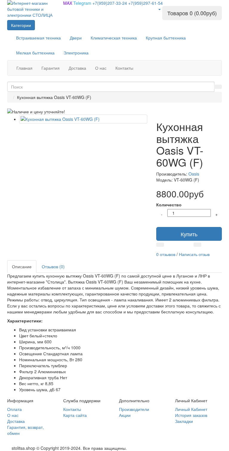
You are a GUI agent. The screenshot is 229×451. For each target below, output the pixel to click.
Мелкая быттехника (35, 53)
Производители (134, 409)
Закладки (184, 421)
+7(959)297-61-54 (145, 3)
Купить (189, 234)
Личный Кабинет (191, 409)
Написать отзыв (194, 254)
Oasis (193, 174)
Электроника (76, 53)
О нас (12, 415)
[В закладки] (160, 245)
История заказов (191, 415)
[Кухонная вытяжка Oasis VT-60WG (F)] (83, 119)
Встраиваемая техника (38, 38)
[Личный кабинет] (159, 9)
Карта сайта (75, 415)
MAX (68, 3)
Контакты (72, 409)
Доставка (16, 421)
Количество (169, 205)
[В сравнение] (197, 245)
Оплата (14, 409)
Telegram (82, 3)
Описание (22, 266)
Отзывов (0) (53, 266)
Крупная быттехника (166, 38)
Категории (21, 25)
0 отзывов (165, 254)
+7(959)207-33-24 (110, 3)
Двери (76, 38)
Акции (125, 415)
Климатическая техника (114, 38)
